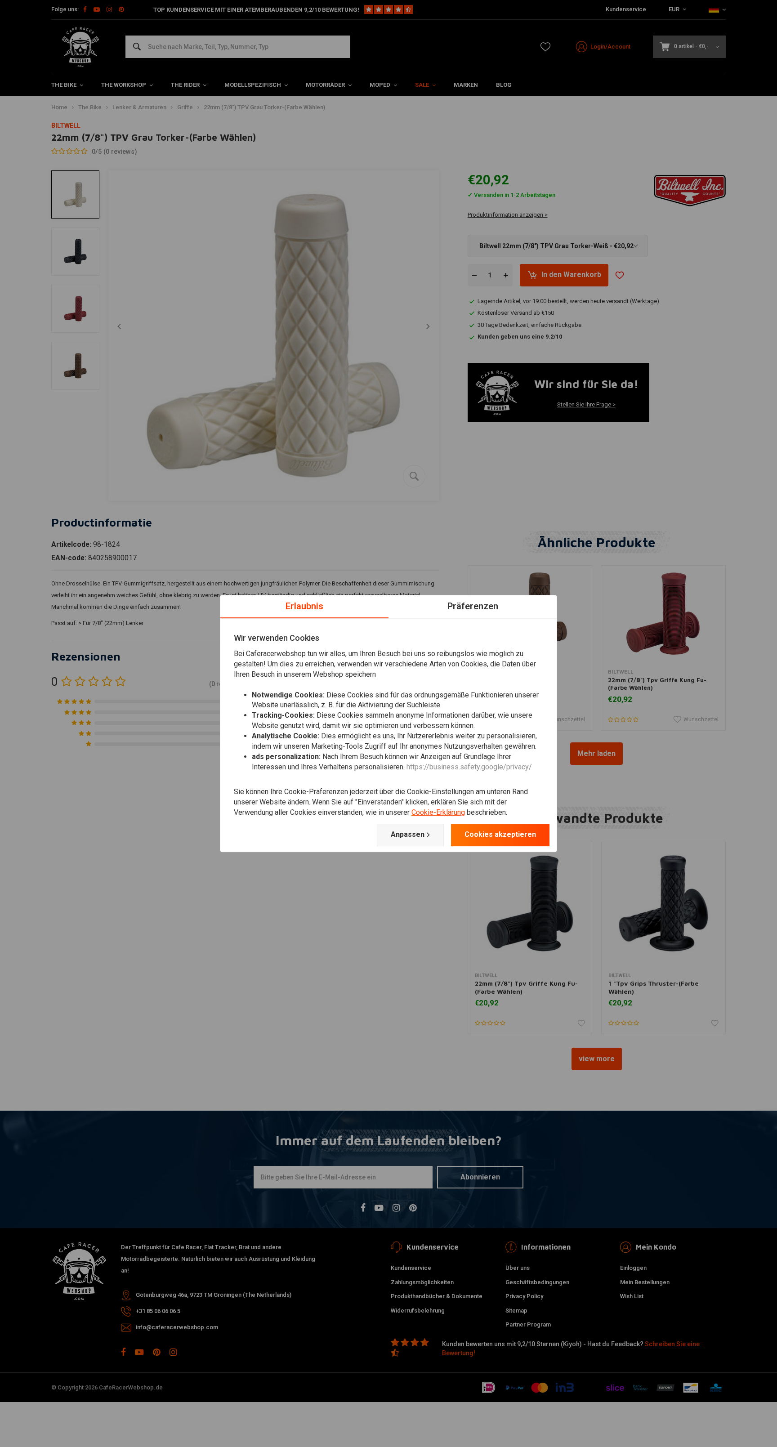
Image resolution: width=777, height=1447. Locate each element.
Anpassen (407, 834)
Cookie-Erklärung (438, 812)
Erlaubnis (304, 606)
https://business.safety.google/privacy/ (469, 767)
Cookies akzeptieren (500, 834)
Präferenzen (472, 606)
